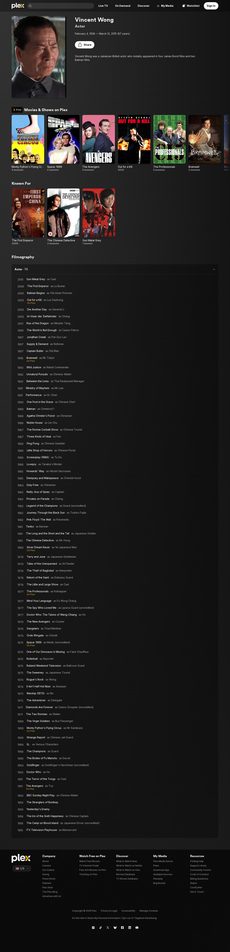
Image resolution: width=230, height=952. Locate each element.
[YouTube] (137, 927)
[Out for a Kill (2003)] (134, 143)
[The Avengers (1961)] (98, 143)
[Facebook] (122, 927)
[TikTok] (100, 927)
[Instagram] (93, 927)
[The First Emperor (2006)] (28, 217)
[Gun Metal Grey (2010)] (99, 217)
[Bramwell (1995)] (205, 143)
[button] (84, 44)
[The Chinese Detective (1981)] (63, 217)
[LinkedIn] (129, 927)
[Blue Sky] (115, 927)
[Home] (18, 5)
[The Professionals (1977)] (169, 143)
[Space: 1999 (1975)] (63, 143)
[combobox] (63, 6)
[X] (107, 927)
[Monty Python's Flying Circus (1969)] (28, 143)
